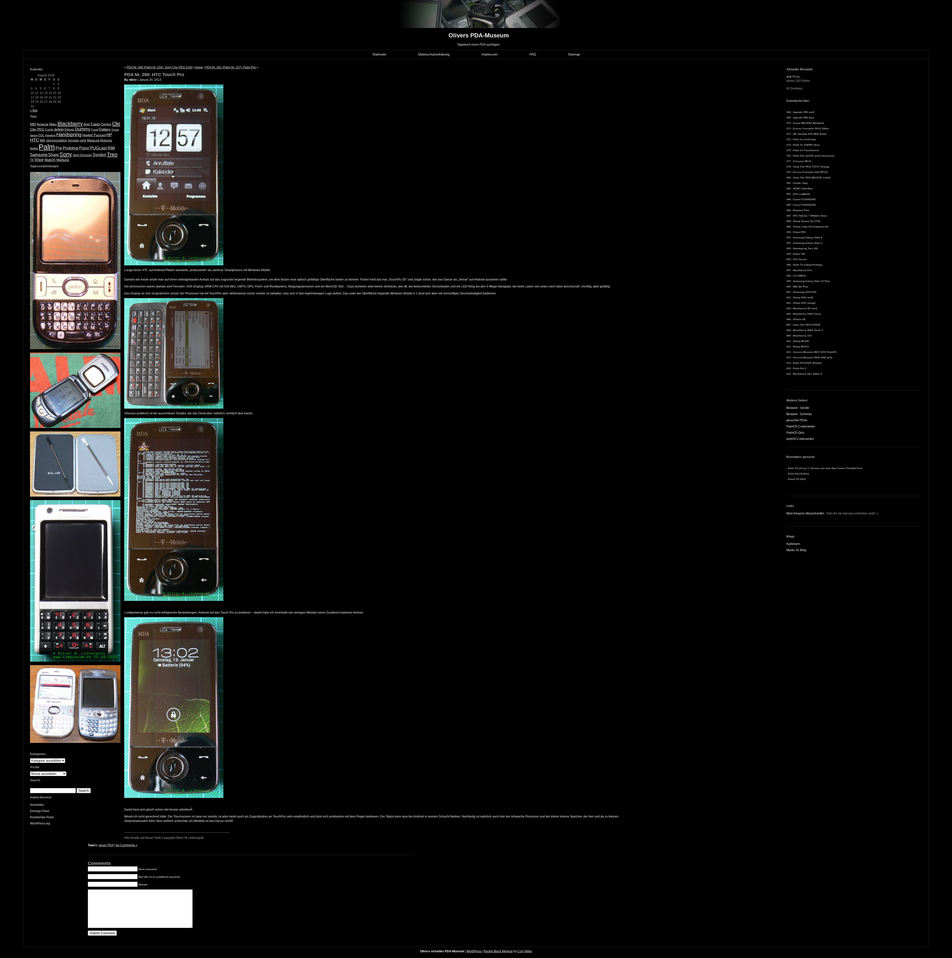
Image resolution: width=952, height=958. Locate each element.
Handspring (68, 134)
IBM (42, 140)
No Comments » (126, 845)
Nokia (34, 148)
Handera (50, 135)
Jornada (73, 140)
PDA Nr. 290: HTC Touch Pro (154, 74)
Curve (49, 129)
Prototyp (70, 148)
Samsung (38, 154)
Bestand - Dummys (799, 414)
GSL (41, 135)
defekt (59, 129)
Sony (66, 154)
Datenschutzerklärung (433, 54)
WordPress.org (40, 823)
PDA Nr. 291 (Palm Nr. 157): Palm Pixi (230, 67)
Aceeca (42, 124)
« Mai (33, 110)
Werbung (62, 160)
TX (32, 160)
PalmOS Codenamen (800, 426)
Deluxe (69, 129)
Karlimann (793, 544)
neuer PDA (106, 845)
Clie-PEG (37, 129)
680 (33, 124)
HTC (34, 140)
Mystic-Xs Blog (796, 550)
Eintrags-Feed (39, 811)
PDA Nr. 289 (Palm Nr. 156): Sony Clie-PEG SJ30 (160, 67)
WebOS (50, 160)
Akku (53, 124)
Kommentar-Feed (42, 817)
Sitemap (574, 54)
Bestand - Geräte (797, 408)
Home (199, 67)
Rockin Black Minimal (498, 951)
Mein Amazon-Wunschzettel (805, 513)
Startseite (379, 54)
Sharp (53, 155)
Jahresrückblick (56, 140)
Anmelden (37, 805)
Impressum (489, 54)
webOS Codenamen (800, 439)
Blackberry (70, 123)
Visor (39, 160)
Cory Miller (524, 951)
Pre (59, 148)
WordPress (474, 951)
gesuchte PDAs (796, 420)
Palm (47, 147)
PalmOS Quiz (795, 432)
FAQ (533, 54)
